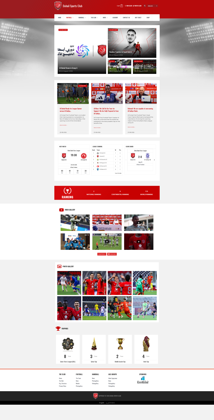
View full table (118, 173)
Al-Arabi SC (84, 160)
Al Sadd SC (102, 153)
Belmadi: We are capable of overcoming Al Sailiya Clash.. (140, 109)
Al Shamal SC (103, 166)
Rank (93, 150)
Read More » (63, 125)
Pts (120, 150)
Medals (78, 383)
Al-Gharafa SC (103, 159)
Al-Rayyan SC (103, 162)
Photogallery (79, 386)
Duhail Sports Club (72, 6)
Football (69, 18)
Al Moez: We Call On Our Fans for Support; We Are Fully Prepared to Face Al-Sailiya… (106, 111)
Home (59, 18)
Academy (115, 18)
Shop (148, 18)
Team (98, 150)
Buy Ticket (138, 18)
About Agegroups (112, 378)
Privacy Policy (62, 386)
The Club (93, 18)
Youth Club (137, 6)
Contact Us (126, 18)
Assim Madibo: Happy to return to (119, 67)
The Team (78, 378)
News (104, 18)
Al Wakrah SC (103, 169)
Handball (81, 18)
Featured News (63, 30)
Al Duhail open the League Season (143, 67)
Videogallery (95, 383)
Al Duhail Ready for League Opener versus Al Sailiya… (71, 109)
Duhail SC (64, 160)
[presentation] (72, 17)
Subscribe (113, 254)
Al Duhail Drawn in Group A (68, 67)
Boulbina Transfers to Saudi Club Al (121, 52)
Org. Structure (63, 383)
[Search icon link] (145, 6)
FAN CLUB (129, 6)
